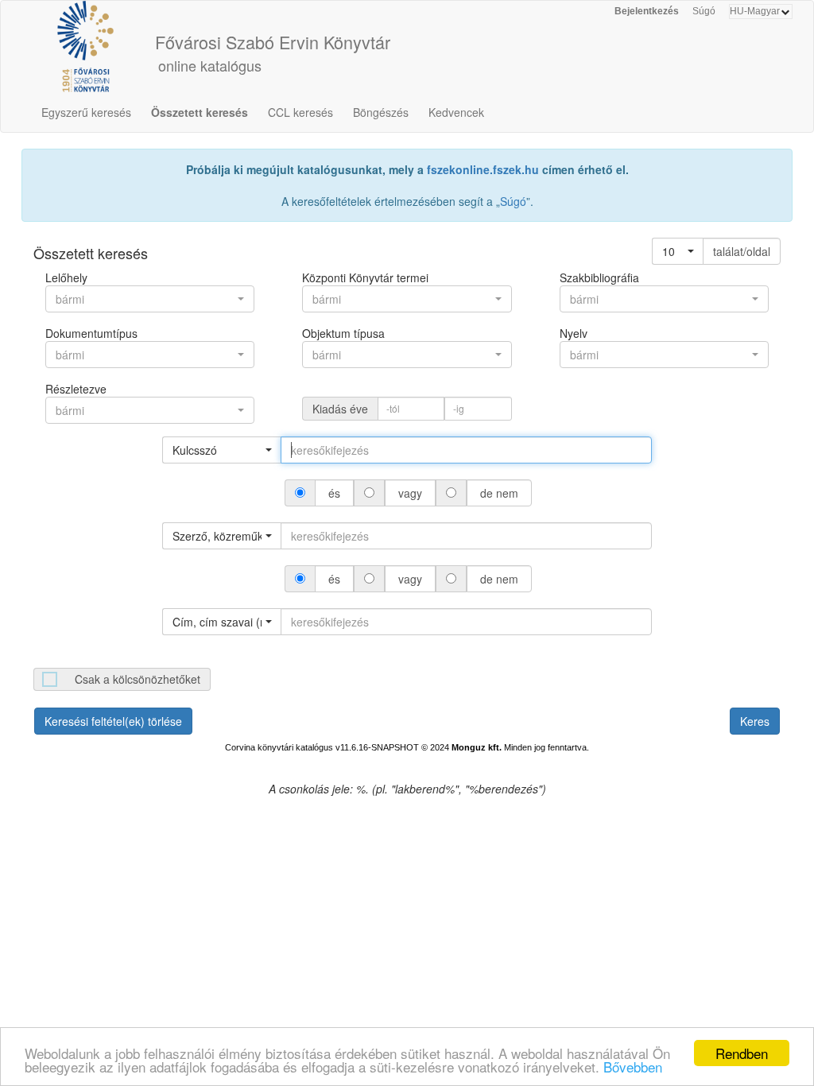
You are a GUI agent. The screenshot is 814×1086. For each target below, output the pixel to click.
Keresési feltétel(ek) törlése (113, 721)
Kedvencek (456, 112)
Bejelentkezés (646, 11)
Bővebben (632, 1066)
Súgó (703, 11)
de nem (499, 493)
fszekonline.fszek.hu (483, 169)
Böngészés (381, 112)
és (334, 493)
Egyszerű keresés (86, 112)
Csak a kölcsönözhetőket (137, 679)
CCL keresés (300, 112)
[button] (678, 251)
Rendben (741, 1053)
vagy (410, 493)
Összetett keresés (199, 112)
